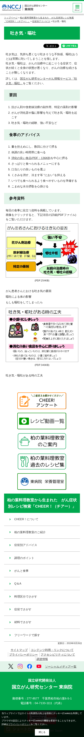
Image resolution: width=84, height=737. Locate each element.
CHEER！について (26, 519)
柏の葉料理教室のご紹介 (30, 532)
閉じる (42, 732)
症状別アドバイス (41, 21)
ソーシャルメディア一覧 (60, 666)
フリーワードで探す (27, 635)
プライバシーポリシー (23, 654)
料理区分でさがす (25, 596)
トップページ (11, 17)
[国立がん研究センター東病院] (24, 7)
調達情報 (42, 659)
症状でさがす (22, 609)
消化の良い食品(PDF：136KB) (31, 158)
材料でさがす (22, 622)
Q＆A (17, 583)
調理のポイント (24, 558)
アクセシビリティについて (58, 654)
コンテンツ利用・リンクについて (52, 650)
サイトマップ (19, 650)
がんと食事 (21, 570)
